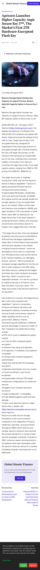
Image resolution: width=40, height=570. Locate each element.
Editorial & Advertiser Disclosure (18, 54)
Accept (23, 565)
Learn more (7, 560)
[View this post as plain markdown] (33, 42)
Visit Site (20, 478)
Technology (7, 11)
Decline (33, 565)
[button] (3, 3)
